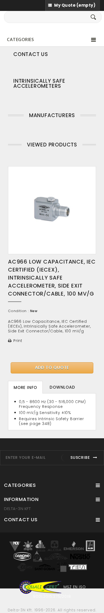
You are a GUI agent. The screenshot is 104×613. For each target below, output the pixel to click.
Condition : (18, 311)
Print (17, 340)
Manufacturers (52, 115)
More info (25, 387)
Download (62, 387)
